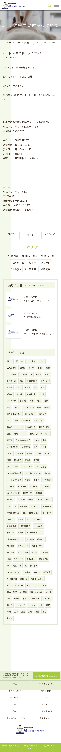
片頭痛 (38, 374)
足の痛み (33, 486)
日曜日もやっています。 (39, 433)
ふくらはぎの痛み (14, 480)
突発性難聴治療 (13, 513)
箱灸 (35, 387)
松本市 (9, 605)
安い (16, 611)
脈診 (9, 598)
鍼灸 (23, 611)
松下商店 (46, 572)
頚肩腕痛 (10, 546)
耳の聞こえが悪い (14, 414)
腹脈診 (17, 598)
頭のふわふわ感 (36, 592)
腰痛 (30, 611)
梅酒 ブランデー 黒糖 (36, 585)
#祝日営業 (44, 269)
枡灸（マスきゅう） (31, 513)
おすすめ (32, 605)
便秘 (44, 611)
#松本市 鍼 (47, 256)
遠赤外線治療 (32, 381)
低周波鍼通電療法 (23, 440)
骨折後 (17, 407)
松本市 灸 (31, 427)
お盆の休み (38, 526)
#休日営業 (30, 269)
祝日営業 (39, 493)
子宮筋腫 (23, 374)
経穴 (39, 401)
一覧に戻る (30, 235)
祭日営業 (23, 579)
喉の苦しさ (18, 559)
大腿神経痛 (25, 447)
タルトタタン (12, 466)
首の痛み (30, 539)
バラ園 (49, 592)
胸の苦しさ (31, 559)
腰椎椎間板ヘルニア (15, 539)
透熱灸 (9, 394)
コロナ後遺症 (41, 466)
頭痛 (37, 611)
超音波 (47, 374)
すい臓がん (47, 513)
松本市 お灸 (37, 546)
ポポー (24, 433)
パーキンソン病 (13, 493)
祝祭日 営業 (12, 433)
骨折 (9, 407)
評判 (9, 611)
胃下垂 (9, 440)
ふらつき (21, 499)
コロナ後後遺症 (13, 572)
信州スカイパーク (34, 519)
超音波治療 (11, 381)
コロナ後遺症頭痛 (14, 473)
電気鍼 (22, 368)
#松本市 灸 (17, 262)
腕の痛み (10, 486)
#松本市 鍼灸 (29, 256)
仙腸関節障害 (25, 526)
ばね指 (38, 453)
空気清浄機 (11, 368)
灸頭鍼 (27, 387)
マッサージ (20, 605)
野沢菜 (36, 460)
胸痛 (9, 559)
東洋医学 (42, 414)
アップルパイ (26, 466)
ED (31, 374)
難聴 (48, 368)
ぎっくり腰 (11, 401)
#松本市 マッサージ (38, 262)
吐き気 (47, 407)
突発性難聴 (47, 506)
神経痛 (9, 618)
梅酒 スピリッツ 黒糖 (17, 592)
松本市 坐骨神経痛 (31, 598)
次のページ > (50, 235)
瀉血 (35, 447)
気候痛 (27, 460)
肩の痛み (10, 499)
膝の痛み (17, 460)
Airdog (41, 361)
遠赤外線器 (45, 381)
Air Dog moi (12, 579)
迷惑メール (47, 598)
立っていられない (44, 499)
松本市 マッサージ (15, 427)
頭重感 (31, 499)
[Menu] (56, 5)
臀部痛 (47, 473)
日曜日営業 (27, 493)
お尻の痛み (22, 486)
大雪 (9, 506)
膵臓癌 (20, 519)
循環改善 (23, 401)
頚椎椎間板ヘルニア (35, 532)
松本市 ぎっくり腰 (15, 585)
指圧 (21, 381)
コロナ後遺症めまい (33, 473)
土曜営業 (26, 572)
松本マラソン (23, 546)
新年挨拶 (10, 552)
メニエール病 (28, 407)
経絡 (46, 401)
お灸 (16, 420)
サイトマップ (45, 718)
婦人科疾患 (31, 394)
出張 (44, 440)
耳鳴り (40, 368)
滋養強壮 (19, 453)
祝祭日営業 (45, 486)
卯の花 (9, 453)
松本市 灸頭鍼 (37, 579)
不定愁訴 (19, 394)
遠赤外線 (23, 506)
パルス (36, 440)
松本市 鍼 (38, 420)
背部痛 (27, 480)
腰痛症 (20, 532)
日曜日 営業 (44, 427)
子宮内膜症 (11, 374)
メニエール (34, 506)
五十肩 (41, 394)
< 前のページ (11, 235)
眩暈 (39, 407)
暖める (9, 387)
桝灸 (42, 387)
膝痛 (9, 460)
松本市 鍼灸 (23, 552)
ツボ (32, 401)
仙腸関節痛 (11, 526)
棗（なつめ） (30, 414)
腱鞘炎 (29, 453)
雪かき (34, 552)
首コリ (47, 453)
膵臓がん (10, 519)
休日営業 (33, 565)
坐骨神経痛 (25, 420)
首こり (36, 480)
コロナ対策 (31, 361)
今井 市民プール (14, 565)
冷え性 (43, 447)
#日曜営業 (12, 256)
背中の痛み (47, 480)
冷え (9, 420)
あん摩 (31, 368)
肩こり (9, 361)
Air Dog (37, 572)
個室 (48, 605)
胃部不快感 (43, 559)
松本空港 (10, 532)
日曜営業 (44, 552)
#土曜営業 (16, 269)
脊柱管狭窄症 (12, 447)
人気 (41, 605)
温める (18, 387)
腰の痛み (40, 539)
